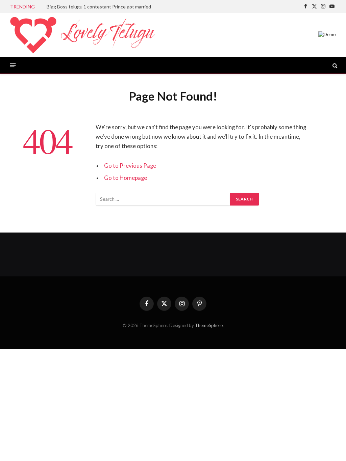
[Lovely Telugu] (82, 35)
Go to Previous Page (130, 165)
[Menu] (13, 65)
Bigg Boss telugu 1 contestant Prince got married (99, 6)
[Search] (334, 65)
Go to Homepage (125, 177)
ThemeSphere (209, 325)
